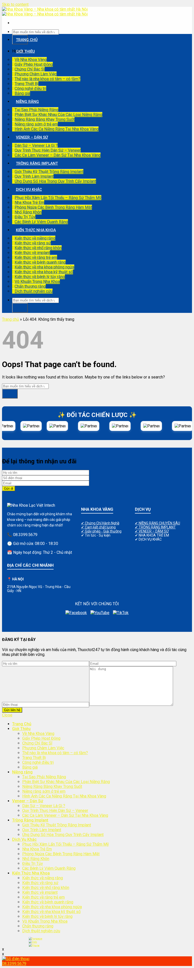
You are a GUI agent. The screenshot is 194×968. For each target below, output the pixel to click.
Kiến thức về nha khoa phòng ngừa (44, 267)
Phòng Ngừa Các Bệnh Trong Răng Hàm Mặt (53, 207)
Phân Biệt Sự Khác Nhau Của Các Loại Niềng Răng (58, 114)
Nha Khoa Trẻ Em (29, 202)
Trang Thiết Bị (26, 83)
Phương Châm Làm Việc (36, 74)
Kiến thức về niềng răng (35, 238)
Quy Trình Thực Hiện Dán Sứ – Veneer (48, 150)
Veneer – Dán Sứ (32, 137)
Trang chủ (10, 319)
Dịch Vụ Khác (29, 189)
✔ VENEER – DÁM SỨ (152, 531)
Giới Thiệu (25, 51)
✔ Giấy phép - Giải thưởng (101, 531)
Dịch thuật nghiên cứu (34, 291)
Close (7, 715)
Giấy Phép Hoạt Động (34, 64)
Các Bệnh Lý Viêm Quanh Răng (41, 221)
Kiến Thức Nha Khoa (36, 230)
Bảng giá (22, 93)
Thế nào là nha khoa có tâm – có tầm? (47, 79)
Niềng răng (27, 101)
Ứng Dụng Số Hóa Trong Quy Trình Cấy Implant (55, 181)
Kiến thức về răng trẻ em (36, 257)
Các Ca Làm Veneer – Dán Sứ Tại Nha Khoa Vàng (58, 155)
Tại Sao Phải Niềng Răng (36, 109)
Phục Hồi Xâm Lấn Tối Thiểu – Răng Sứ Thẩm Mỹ (58, 197)
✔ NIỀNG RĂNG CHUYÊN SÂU (157, 523)
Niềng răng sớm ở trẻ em (36, 124)
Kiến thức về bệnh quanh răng (40, 262)
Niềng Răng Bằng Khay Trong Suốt (45, 119)
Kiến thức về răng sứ (33, 243)
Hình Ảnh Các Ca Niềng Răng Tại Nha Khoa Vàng (57, 129)
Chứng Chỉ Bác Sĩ (30, 69)
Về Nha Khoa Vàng (31, 59)
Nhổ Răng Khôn (28, 212)
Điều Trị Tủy (25, 217)
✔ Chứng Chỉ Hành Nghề (100, 523)
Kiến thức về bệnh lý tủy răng (40, 276)
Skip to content (15, 4)
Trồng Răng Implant (37, 163)
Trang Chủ (27, 39)
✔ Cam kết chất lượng (98, 527)
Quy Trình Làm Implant (34, 176)
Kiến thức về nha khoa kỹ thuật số (44, 272)
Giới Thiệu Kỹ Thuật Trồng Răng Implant (49, 171)
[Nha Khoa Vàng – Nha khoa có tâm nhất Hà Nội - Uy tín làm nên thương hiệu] (45, 11)
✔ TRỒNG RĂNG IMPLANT (155, 527)
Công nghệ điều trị (30, 88)
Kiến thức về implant (32, 252)
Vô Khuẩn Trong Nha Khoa (37, 281)
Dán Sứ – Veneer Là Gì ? (36, 145)
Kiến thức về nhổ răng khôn (38, 247)
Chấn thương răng (30, 286)
